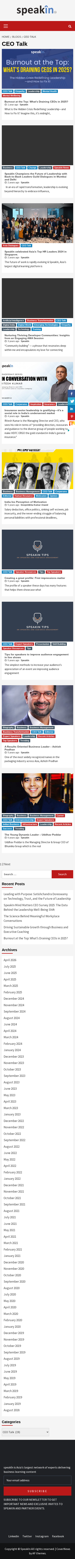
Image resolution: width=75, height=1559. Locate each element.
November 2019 (14, 1339)
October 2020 (12, 1275)
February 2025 (13, 992)
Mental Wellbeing (11, 95)
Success (7, 828)
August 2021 (11, 1211)
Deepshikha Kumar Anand (34, 505)
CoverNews (63, 1549)
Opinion (54, 496)
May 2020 (9, 1301)
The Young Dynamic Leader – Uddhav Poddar (33, 834)
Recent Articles (46, 736)
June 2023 (10, 1089)
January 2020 (12, 1327)
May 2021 (9, 1230)
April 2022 (10, 1166)
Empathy (20, 91)
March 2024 (11, 1037)
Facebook (58, 1536)
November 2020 (14, 1269)
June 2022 (10, 1153)
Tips (41, 572)
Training (37, 329)
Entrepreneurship (24, 820)
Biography (8, 727)
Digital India (9, 325)
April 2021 (10, 1237)
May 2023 (9, 1095)
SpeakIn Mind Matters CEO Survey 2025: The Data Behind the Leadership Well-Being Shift (36, 907)
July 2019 (10, 1365)
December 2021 (14, 1185)
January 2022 (12, 1179)
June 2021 (10, 1224)
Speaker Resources (25, 572)
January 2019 (12, 1404)
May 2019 (9, 1378)
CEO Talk (7, 91)
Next (7, 864)
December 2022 (14, 1121)
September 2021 (14, 1204)
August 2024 (11, 1018)
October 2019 (12, 1346)
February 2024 (13, 1044)
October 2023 (12, 1069)
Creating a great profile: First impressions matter (35, 578)
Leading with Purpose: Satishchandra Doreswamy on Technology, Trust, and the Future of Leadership (37, 896)
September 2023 (14, 1076)
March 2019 (11, 1391)
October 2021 (12, 1198)
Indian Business (11, 824)
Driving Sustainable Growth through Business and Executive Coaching (36, 929)
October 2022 (12, 1134)
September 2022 (14, 1140)
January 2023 (12, 1114)
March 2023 (11, 1108)
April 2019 (10, 1384)
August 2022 (11, 1147)
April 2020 (10, 1307)
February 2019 (13, 1397)
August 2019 (11, 1359)
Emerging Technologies (46, 325)
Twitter (27, 1536)
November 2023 (14, 1063)
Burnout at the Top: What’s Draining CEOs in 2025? (36, 101)
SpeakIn (24, 104)
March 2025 (11, 986)
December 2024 (14, 999)
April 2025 (10, 979)
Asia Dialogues (11, 245)
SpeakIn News (61, 167)
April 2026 (10, 960)
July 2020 (10, 1294)
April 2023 (10, 1101)
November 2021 (14, 1191)
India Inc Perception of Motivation (26, 501)
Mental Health (50, 91)
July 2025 (10, 967)
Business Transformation (40, 320)
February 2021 (13, 1249)
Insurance (49, 404)
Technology (23, 329)
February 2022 (13, 1172)
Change (32, 167)
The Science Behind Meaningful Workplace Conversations (32, 918)
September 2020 (14, 1281)
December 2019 (14, 1333)
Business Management (28, 491)
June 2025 (10, 973)
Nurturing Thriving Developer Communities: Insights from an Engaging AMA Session (37, 337)
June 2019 (10, 1372)
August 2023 (11, 1082)
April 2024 (10, 1031)
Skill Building (59, 644)
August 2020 (11, 1288)
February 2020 (13, 1320)
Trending (24, 740)
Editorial (7, 496)
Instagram (42, 1536)
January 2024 (12, 1050)
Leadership (34, 91)
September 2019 (14, 1352)
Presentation (42, 644)
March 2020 (11, 1314)
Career (60, 815)
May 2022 (9, 1159)
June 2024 (10, 1024)
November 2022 (14, 1127)
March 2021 (11, 1243)
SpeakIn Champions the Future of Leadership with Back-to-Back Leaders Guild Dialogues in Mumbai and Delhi (36, 176)
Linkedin (13, 1536)
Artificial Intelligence (13, 320)
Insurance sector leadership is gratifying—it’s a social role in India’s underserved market (34, 412)
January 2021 (12, 1256)
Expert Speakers (24, 644)
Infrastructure (30, 824)
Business (8, 167)
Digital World (24, 325)
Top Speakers (54, 572)
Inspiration (35, 404)
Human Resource (24, 496)
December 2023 (14, 1057)
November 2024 (14, 1005)
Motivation (41, 496)
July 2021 (10, 1217)
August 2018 (11, 1410)
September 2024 (14, 1011)
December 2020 (14, 1262)
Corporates (21, 404)
